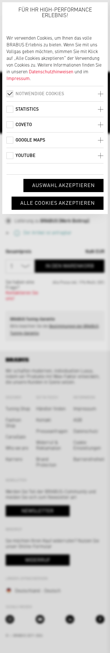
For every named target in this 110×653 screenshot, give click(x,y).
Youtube (26, 155)
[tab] (55, 93)
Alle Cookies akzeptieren (57, 202)
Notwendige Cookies (40, 93)
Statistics (27, 109)
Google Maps (30, 139)
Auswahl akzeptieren (63, 184)
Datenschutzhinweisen (51, 71)
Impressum (18, 78)
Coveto (24, 124)
